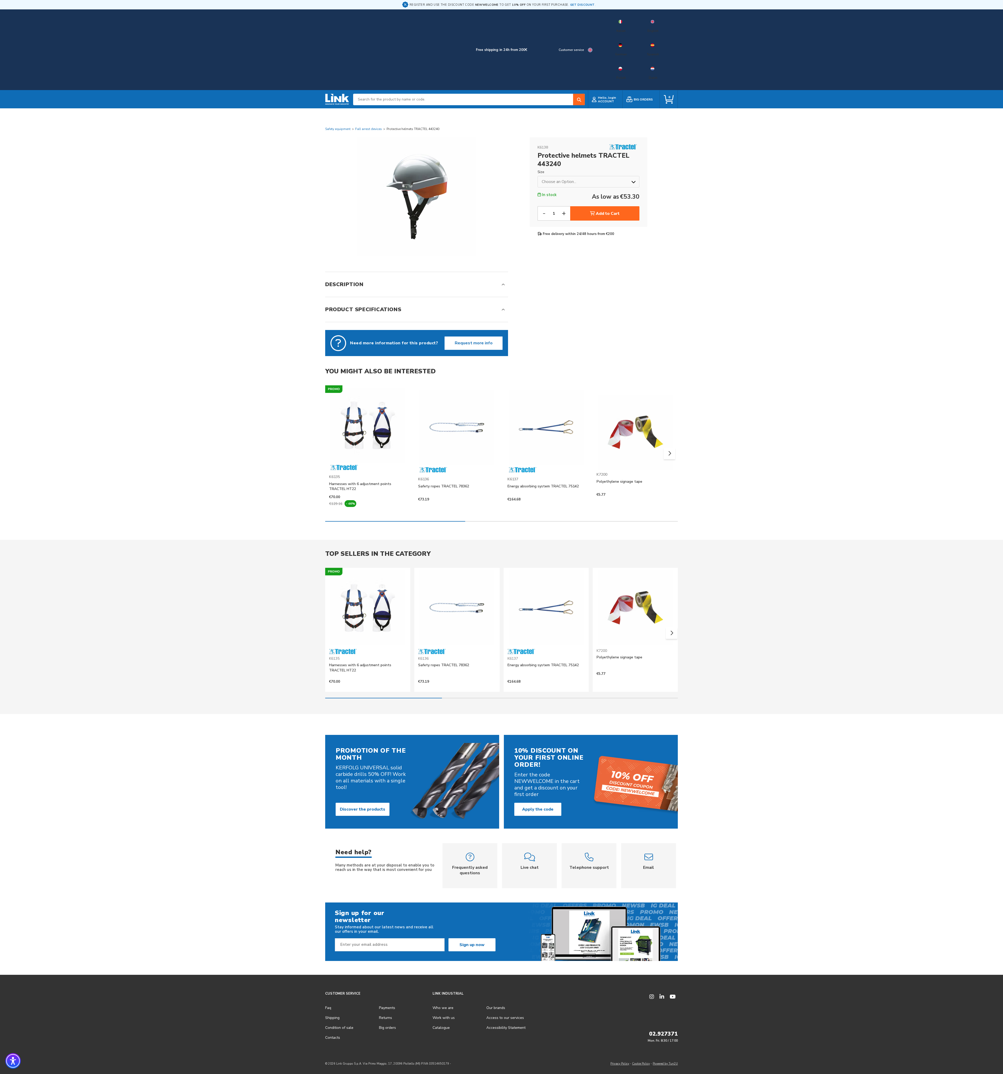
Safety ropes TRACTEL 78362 (443, 486)
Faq (328, 1007)
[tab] (416, 284)
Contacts (332, 1037)
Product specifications (363, 309)
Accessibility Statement (506, 1027)
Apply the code (537, 809)
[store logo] (337, 99)
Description (344, 284)
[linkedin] (661, 996)
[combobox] (469, 99)
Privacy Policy (619, 1064)
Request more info (474, 343)
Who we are (443, 1007)
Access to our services (505, 1017)
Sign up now (472, 945)
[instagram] (651, 996)
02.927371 (663, 1033)
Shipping (332, 1017)
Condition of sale (339, 1027)
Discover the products (362, 809)
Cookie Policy (641, 1064)
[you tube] (673, 996)
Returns (385, 1017)
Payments (387, 1007)
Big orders (387, 1027)
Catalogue (441, 1027)
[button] (669, 453)
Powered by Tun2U (665, 1064)
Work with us (444, 1017)
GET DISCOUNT (582, 5)
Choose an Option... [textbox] (559, 181)
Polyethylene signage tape (619, 481)
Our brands (495, 1007)
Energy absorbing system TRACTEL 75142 (543, 486)
